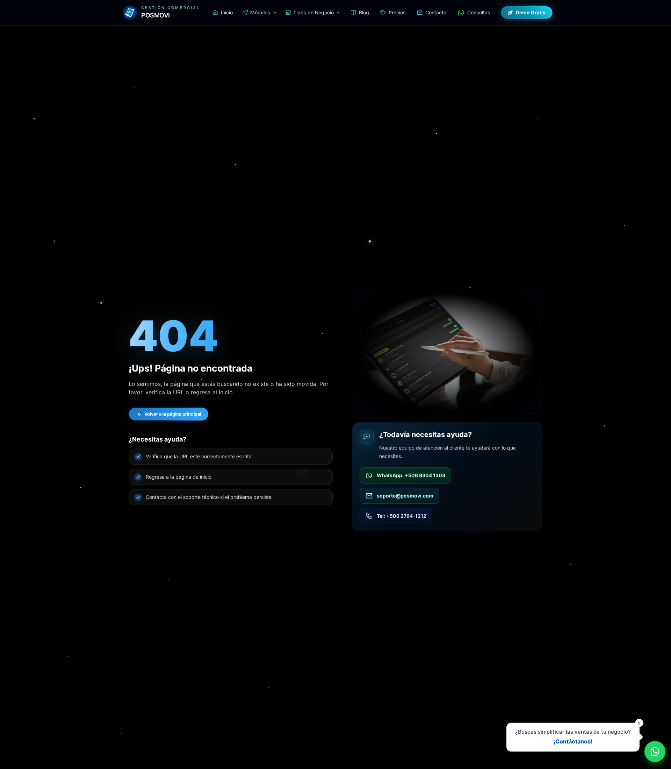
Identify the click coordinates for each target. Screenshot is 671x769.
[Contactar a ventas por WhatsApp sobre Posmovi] (654, 751)
